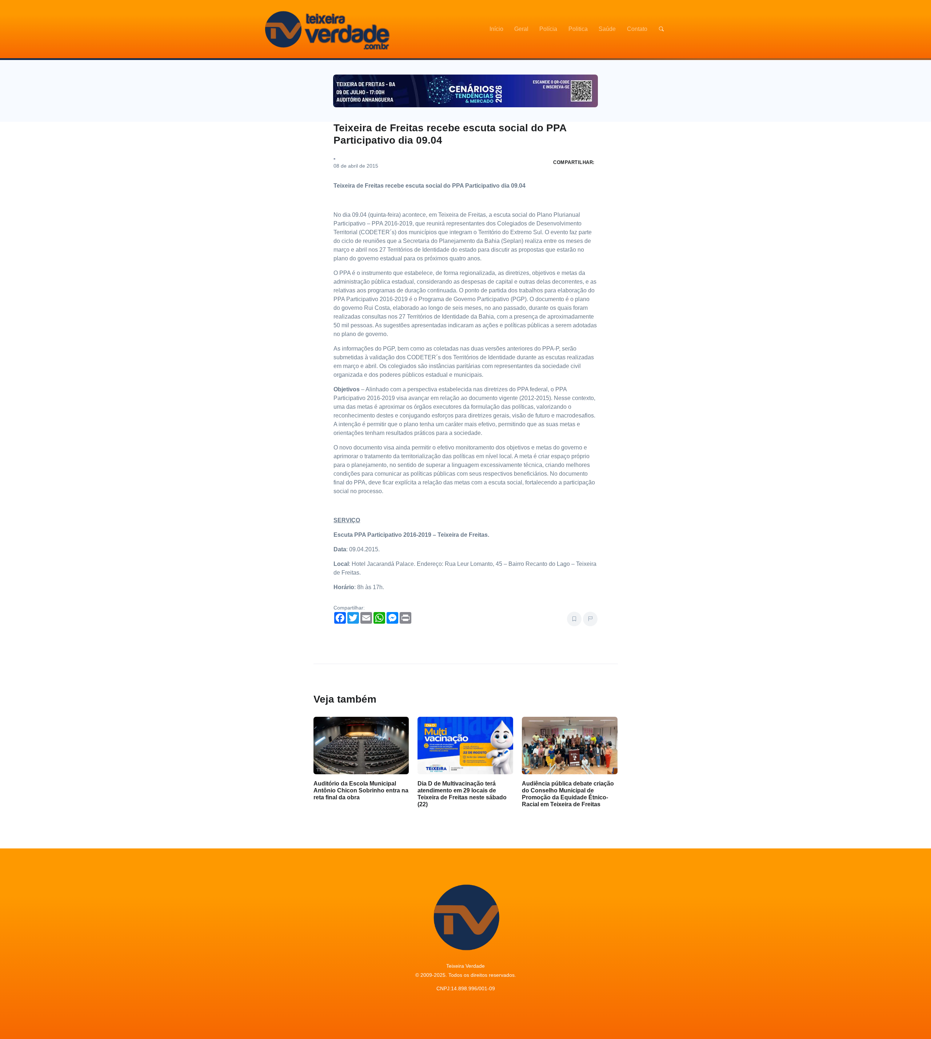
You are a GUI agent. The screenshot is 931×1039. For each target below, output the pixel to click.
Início (496, 29)
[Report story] (590, 619)
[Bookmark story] (574, 619)
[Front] (326, 29)
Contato (637, 29)
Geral (521, 29)
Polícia (548, 29)
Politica (578, 29)
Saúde (607, 29)
